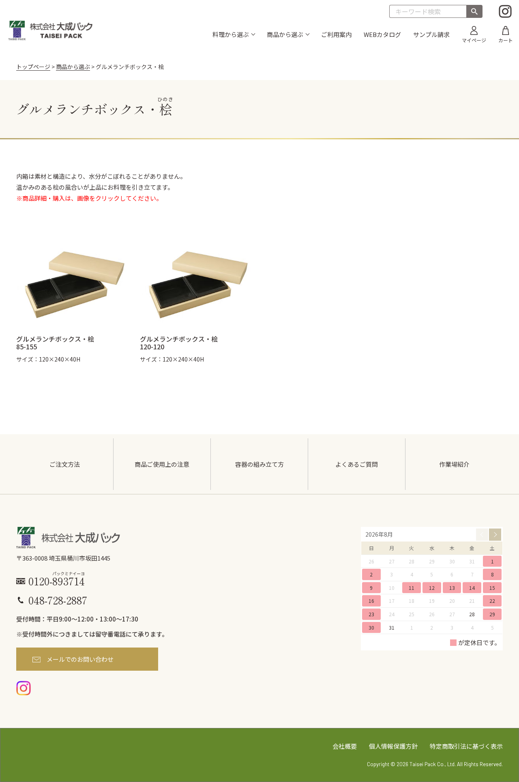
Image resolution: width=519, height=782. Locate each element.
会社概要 (344, 746)
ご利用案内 (336, 34)
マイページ (474, 40)
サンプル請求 (431, 34)
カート (505, 40)
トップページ (33, 67)
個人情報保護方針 (393, 746)
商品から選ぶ (73, 67)
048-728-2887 (57, 599)
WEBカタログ (382, 34)
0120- (56, 580)
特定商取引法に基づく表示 (466, 746)
